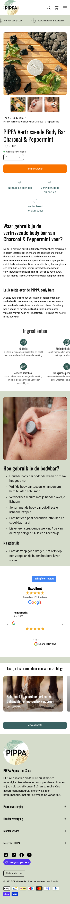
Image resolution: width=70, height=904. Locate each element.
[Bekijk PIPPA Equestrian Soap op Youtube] (29, 855)
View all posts (35, 726)
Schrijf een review (44, 578)
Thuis (6, 118)
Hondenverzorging (13, 819)
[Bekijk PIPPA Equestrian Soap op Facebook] (21, 855)
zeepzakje (53, 533)
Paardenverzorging (13, 807)
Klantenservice (11, 831)
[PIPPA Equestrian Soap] (7, 7)
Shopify (54, 882)
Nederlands (11, 874)
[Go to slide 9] (35, 641)
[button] (48, 7)
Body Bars (18, 118)
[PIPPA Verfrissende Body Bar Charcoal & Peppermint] (18, 104)
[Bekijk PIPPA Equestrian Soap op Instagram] (5, 855)
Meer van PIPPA (11, 843)
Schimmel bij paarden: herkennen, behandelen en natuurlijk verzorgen (30, 700)
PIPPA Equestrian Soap (17, 771)
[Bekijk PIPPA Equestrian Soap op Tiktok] (13, 855)
